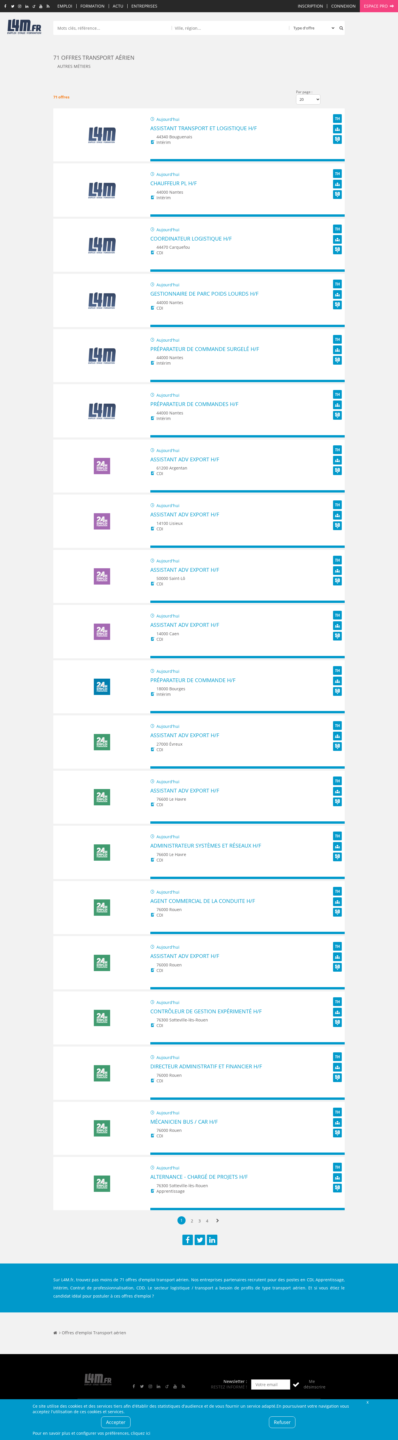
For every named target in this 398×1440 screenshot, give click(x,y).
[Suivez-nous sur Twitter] (12, 6)
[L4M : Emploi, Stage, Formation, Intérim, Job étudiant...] (24, 28)
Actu (118, 6)
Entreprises (144, 6)
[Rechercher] (340, 28)
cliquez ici (140, 1433)
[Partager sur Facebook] (187, 1240)
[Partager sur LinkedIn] (212, 1240)
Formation (92, 6)
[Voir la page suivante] (217, 1221)
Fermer (367, 1402)
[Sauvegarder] (157, 160)
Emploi (64, 6)
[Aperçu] (337, 160)
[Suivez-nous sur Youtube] (41, 6)
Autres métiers (74, 66)
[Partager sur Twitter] (200, 1240)
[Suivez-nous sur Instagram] (19, 6)
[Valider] (296, 1384)
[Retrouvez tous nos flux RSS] (48, 6)
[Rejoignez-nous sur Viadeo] (34, 6)
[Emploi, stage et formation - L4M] (55, 1332)
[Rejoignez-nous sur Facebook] (5, 6)
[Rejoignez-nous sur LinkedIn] (26, 6)
